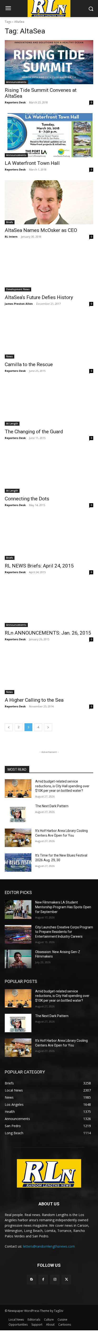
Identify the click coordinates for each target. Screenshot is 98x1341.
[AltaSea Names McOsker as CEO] (49, 202)
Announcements (16, 82)
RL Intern (11, 236)
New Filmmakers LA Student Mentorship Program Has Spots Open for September (63, 906)
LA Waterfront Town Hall (32, 163)
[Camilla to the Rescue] (49, 336)
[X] (66, 1279)
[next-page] (48, 727)
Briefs (9, 222)
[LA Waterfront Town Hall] (49, 135)
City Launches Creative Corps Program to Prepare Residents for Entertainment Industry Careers (64, 931)
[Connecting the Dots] (49, 471)
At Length (12, 423)
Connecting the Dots (27, 499)
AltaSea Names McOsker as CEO (41, 230)
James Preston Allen (19, 303)
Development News (18, 289)
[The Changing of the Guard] (49, 404)
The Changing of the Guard (34, 431)
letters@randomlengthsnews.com (49, 1246)
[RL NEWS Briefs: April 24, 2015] (49, 538)
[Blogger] (31, 1279)
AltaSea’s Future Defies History (39, 297)
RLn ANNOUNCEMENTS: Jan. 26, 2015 (48, 633)
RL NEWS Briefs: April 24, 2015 (39, 566)
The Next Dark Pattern (52, 806)
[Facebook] (43, 1279)
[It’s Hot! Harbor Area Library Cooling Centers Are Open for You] (18, 838)
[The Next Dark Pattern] (18, 813)
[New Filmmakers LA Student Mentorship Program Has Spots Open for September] (18, 909)
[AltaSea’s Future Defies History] (49, 269)
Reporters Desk (15, 102)
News (9, 356)
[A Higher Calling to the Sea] (49, 672)
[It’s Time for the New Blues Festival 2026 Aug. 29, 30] (18, 862)
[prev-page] (9, 727)
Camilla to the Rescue (29, 364)
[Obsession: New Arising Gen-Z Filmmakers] (18, 959)
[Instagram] (54, 1279)
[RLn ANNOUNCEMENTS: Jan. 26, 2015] (49, 605)
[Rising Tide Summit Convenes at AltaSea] (49, 62)
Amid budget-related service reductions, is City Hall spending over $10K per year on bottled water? (62, 786)
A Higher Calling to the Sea (34, 700)
